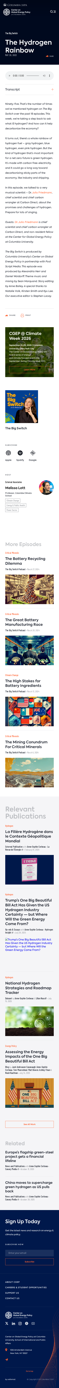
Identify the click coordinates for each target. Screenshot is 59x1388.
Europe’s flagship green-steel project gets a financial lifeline (29, 1156)
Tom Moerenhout (20, 1069)
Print (28, 315)
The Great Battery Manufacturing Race (24, 622)
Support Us (12, 1293)
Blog (7, 1066)
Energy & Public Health (16, 505)
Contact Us (12, 1298)
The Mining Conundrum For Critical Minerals (26, 744)
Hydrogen (9, 825)
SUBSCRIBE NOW (14, 1244)
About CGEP (12, 1282)
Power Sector (12, 510)
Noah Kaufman (11, 1072)
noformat (11, 1379)
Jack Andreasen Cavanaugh (24, 1066)
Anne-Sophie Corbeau (36, 846)
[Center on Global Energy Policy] (16, 12)
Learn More (29, 369)
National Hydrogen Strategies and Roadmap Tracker (28, 988)
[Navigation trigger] (53, 11)
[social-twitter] (7, 1323)
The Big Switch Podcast (15, 569)
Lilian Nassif (41, 998)
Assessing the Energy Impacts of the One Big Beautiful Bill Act (26, 1056)
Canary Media (11, 1169)
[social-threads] (26, 1323)
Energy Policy (11, 1046)
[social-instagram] (20, 1323)
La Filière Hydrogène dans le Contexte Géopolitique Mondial (29, 836)
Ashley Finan (44, 1069)
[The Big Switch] (21, 406)
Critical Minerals (12, 552)
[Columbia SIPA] (15, 5)
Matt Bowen (33, 1069)
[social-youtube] (33, 1323)
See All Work (30, 1124)
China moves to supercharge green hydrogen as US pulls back (28, 1186)
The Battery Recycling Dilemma (25, 561)
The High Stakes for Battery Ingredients (23, 683)
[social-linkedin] (13, 1323)
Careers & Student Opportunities (26, 1287)
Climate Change (13, 500)
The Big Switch (11, 33)
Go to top (29, 1371)
